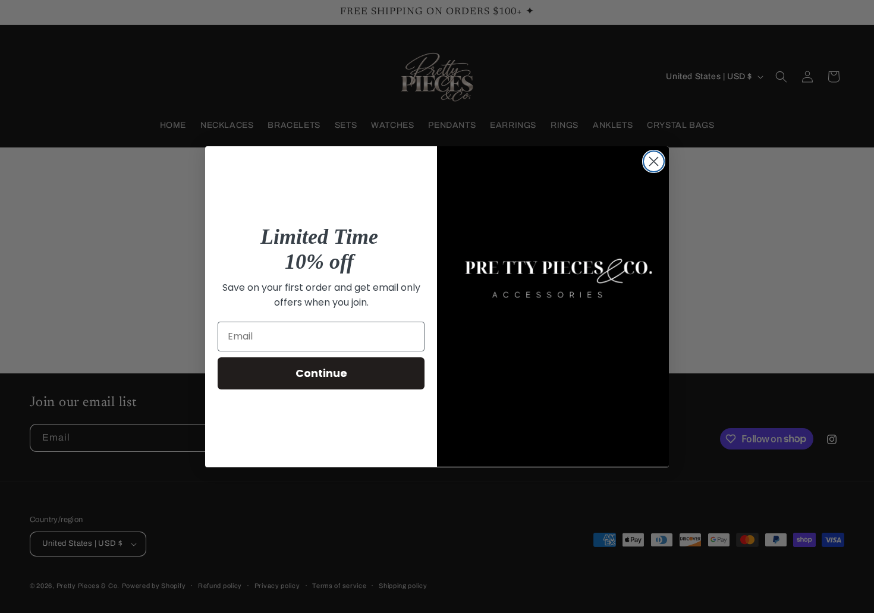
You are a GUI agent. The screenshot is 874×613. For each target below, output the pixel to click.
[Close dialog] (653, 161)
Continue (321, 373)
